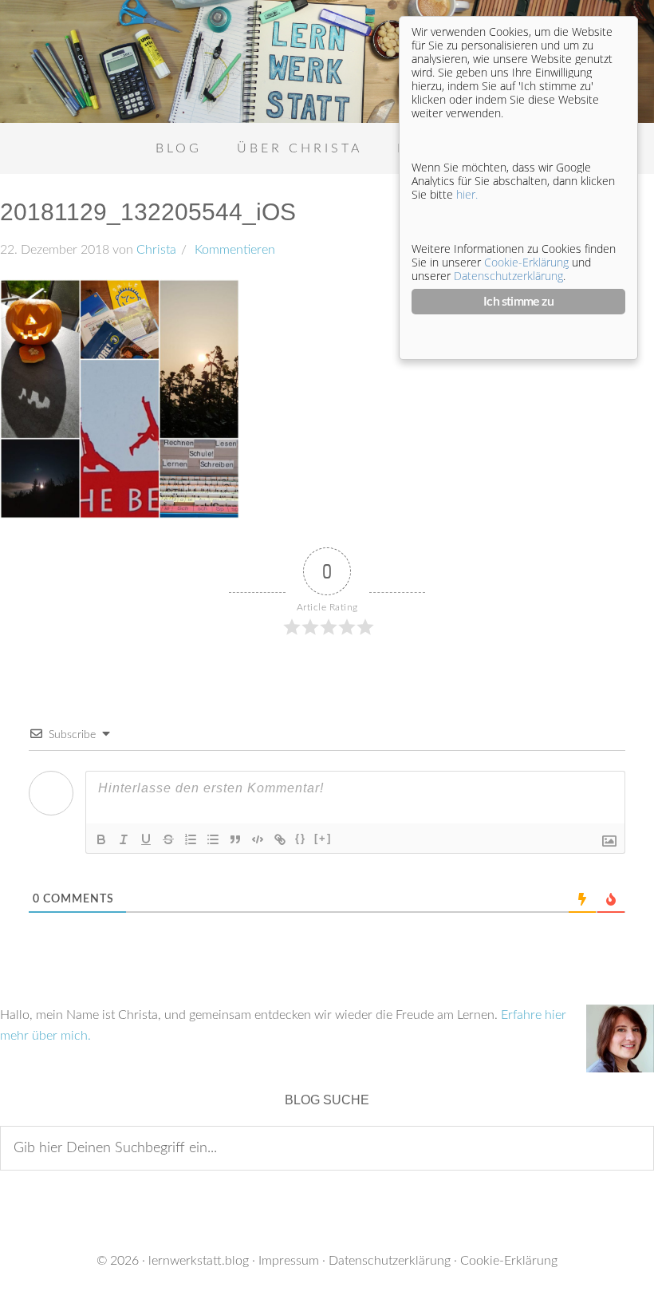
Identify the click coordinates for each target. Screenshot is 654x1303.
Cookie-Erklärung (508, 1260)
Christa (156, 249)
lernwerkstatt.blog (198, 1260)
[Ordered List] (190, 839)
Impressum (288, 1260)
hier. (467, 194)
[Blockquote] (235, 839)
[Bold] (101, 839)
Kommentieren (233, 249)
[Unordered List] (213, 839)
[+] (323, 838)
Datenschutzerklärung (390, 1260)
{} (300, 838)
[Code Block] (257, 839)
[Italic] (123, 839)
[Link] (280, 839)
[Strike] (168, 839)
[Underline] (146, 839)
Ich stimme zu (518, 301)
